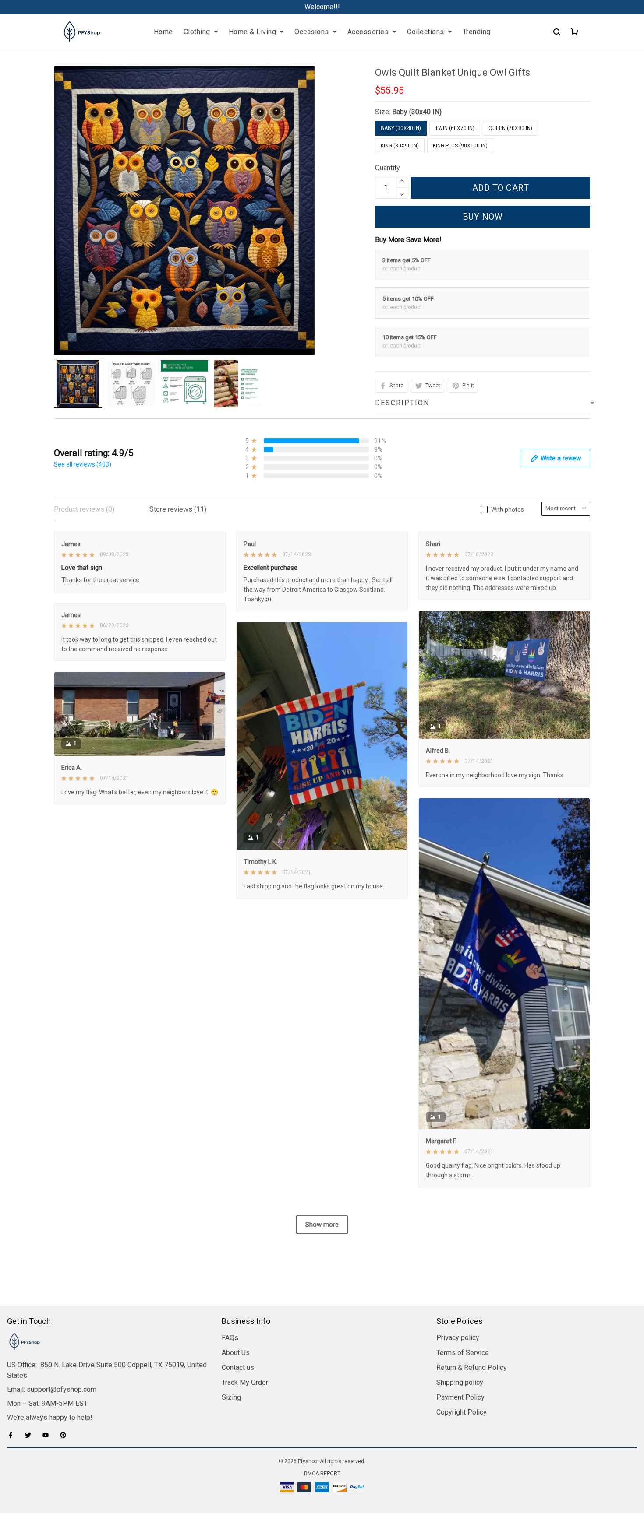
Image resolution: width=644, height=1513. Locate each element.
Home (163, 32)
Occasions (311, 32)
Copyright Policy (461, 1412)
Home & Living (252, 32)
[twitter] (31, 1435)
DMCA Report (322, 1474)
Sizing (231, 1397)
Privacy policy (457, 1338)
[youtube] (48, 1435)
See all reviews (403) (82, 464)
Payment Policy (460, 1397)
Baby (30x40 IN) (417, 112)
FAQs (230, 1338)
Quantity (387, 168)
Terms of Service (462, 1352)
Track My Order (245, 1382)
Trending (477, 32)
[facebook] (13, 1435)
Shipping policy (459, 1382)
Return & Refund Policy (471, 1367)
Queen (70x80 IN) (510, 128)
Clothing (197, 32)
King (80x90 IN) (400, 146)
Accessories (368, 32)
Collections (425, 32)
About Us (236, 1352)
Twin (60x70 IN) (454, 128)
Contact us (238, 1367)
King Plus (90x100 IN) (460, 146)
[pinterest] (66, 1435)
